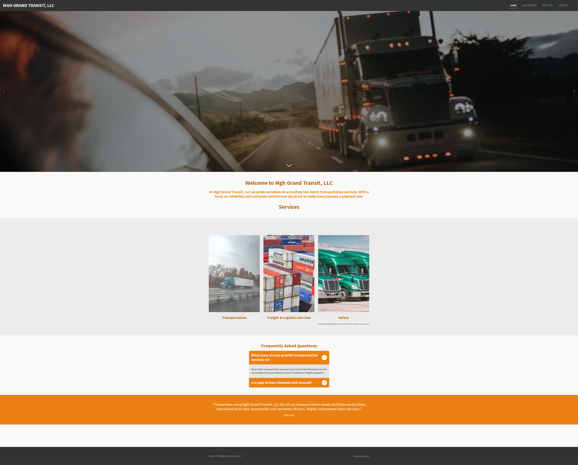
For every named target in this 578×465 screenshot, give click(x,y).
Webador (365, 456)
